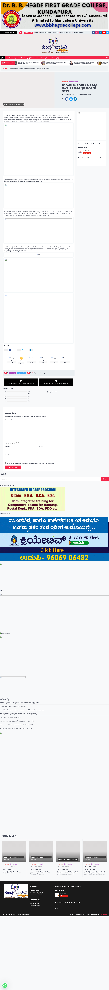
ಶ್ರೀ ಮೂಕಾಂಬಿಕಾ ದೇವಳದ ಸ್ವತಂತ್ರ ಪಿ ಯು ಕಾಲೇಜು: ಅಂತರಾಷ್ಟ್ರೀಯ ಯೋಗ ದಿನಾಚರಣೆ (67, 874)
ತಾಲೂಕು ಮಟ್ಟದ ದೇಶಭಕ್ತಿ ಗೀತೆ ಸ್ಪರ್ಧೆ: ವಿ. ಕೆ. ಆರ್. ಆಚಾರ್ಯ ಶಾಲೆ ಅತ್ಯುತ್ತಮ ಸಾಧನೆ (20, 702)
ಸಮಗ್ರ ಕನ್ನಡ (37, 57)
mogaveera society (65, 32)
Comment (8, 420)
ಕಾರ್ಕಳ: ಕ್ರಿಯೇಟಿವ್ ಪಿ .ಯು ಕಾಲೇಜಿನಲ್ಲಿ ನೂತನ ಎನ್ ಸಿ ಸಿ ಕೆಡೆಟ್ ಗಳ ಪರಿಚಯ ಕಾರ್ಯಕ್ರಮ (22, 710)
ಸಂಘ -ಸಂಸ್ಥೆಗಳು (73, 81)
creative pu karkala (79, 32)
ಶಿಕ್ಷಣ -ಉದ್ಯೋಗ (14, 864)
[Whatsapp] (4, 985)
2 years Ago (70, 95)
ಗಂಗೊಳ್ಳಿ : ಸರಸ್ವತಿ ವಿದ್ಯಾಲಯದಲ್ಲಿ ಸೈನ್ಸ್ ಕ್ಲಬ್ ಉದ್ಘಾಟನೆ (13, 706)
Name (7, 446)
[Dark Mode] (103, 57)
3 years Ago (37, 869)
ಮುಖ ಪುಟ (8, 57)
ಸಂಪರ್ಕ (63, 57)
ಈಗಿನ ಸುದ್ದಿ (65, 81)
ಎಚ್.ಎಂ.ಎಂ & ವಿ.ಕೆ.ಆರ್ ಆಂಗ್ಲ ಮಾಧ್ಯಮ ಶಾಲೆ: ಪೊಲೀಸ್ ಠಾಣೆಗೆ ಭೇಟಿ (16, 725)
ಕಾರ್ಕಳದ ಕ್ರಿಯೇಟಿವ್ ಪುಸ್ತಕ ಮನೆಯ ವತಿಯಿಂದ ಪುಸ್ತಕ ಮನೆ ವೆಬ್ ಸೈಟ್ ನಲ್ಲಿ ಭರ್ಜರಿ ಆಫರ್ (79, 63)
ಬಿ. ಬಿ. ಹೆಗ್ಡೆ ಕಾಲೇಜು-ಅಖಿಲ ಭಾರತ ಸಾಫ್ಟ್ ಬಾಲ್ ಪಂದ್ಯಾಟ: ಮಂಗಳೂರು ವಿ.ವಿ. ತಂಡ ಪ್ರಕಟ (94, 874)
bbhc (36, 32)
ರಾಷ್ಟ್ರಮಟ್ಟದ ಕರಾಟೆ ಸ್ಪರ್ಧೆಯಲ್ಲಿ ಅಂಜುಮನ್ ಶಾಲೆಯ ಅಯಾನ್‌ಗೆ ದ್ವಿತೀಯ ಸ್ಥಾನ (18, 713)
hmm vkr (55, 32)
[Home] (2, 57)
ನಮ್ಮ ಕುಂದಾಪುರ (47, 57)
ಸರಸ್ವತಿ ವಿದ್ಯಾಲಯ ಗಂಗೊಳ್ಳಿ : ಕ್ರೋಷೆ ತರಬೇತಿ (11, 717)
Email (41, 446)
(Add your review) (52, 392)
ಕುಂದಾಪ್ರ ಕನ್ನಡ (27, 57)
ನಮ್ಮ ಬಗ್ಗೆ (57, 57)
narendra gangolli (45, 32)
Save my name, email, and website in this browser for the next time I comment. (30, 463)
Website (7, 455)
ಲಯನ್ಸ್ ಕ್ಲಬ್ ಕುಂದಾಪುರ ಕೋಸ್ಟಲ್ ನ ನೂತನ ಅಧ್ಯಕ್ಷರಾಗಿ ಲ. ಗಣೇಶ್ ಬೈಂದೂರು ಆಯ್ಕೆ (51, 63)
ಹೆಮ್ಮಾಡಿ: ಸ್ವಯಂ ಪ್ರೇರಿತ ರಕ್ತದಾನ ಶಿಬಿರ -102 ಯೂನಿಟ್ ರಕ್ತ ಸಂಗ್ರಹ (23, 63)
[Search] (107, 57)
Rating (7, 443)
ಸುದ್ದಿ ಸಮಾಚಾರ (16, 57)
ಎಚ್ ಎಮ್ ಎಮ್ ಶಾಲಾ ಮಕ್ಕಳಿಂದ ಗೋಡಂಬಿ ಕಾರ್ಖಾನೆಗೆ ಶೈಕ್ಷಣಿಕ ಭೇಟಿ (17, 721)
